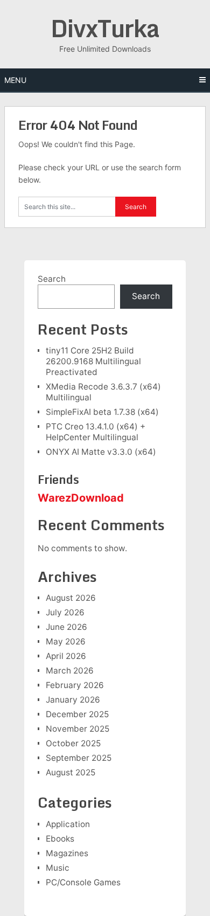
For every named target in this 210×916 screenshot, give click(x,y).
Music (57, 868)
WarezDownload (81, 497)
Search (52, 279)
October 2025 (73, 743)
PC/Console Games (83, 882)
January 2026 (73, 700)
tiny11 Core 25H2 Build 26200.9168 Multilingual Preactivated (93, 361)
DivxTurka (105, 28)
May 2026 (66, 641)
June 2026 (66, 627)
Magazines (67, 853)
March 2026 (70, 670)
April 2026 (66, 656)
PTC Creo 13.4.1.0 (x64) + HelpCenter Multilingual (95, 431)
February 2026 (75, 685)
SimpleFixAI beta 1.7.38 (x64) (102, 412)
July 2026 (65, 612)
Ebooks (60, 839)
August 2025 (70, 772)
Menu (15, 80)
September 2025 (78, 758)
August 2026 (71, 598)
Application (68, 824)
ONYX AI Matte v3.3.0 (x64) (101, 452)
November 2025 (77, 729)
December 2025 (77, 714)
